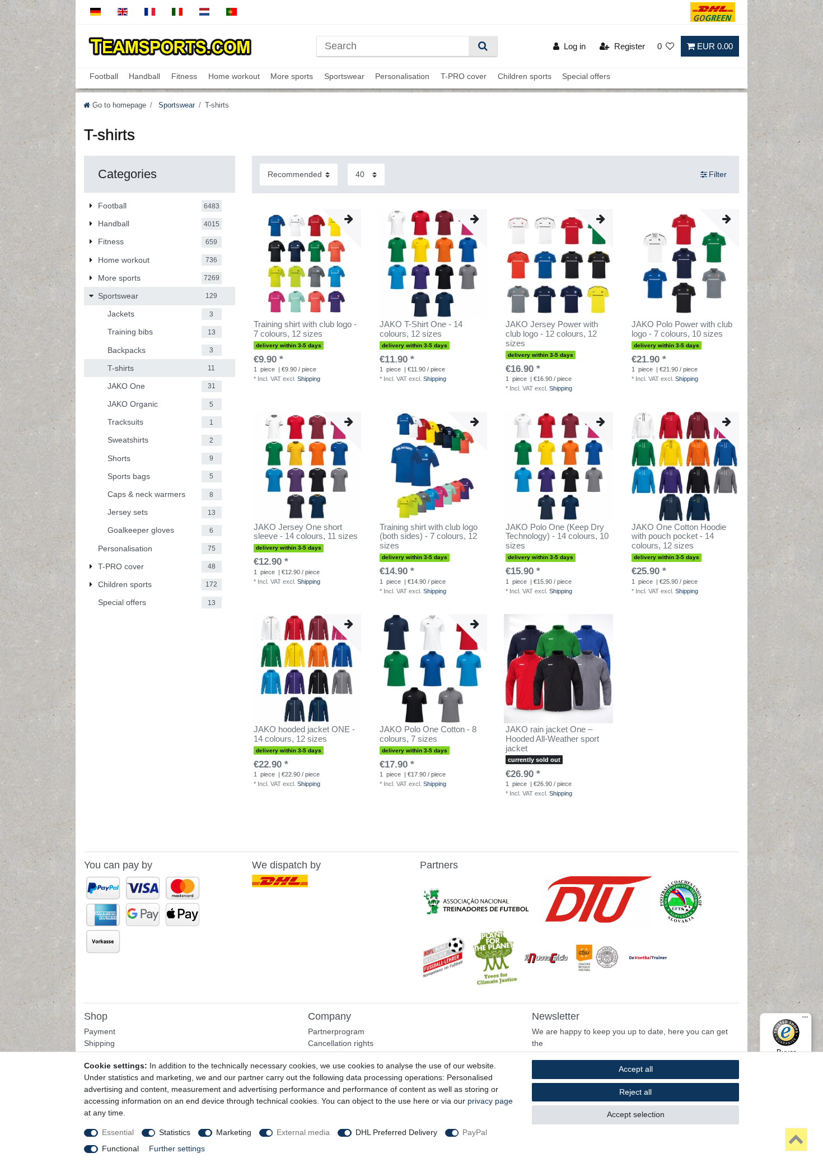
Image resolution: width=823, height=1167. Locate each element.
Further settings (177, 1148)
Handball (144, 76)
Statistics (174, 1132)
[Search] (483, 46)
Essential (118, 1132)
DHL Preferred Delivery (396, 1132)
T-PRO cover (464, 76)
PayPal (474, 1132)
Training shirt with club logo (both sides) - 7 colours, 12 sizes (429, 537)
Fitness (184, 76)
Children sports (524, 76)
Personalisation (402, 76)
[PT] (231, 12)
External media (303, 1132)
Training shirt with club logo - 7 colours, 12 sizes (305, 329)
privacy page (490, 1100)
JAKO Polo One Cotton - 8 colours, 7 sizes (428, 734)
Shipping (308, 378)
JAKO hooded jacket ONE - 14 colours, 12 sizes (304, 734)
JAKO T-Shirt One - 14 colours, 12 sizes (421, 329)
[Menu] (805, 1019)
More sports (291, 76)
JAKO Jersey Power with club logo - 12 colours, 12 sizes (552, 334)
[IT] (177, 12)
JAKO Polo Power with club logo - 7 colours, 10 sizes (682, 329)
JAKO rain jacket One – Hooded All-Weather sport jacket (552, 739)
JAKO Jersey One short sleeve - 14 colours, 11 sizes (306, 532)
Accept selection (636, 1114)
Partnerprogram (336, 1031)
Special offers (586, 76)
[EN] (122, 12)
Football (104, 76)
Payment (99, 1031)
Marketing (233, 1132)
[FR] (149, 12)
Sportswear (344, 76)
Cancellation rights (340, 1043)
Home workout (234, 76)
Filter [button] (718, 174)
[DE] (95, 12)
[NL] (204, 12)
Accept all (636, 1068)
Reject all (635, 1091)
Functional (120, 1148)
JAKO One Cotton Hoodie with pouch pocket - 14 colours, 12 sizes (679, 537)
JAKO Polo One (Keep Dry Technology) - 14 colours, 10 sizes (557, 537)
